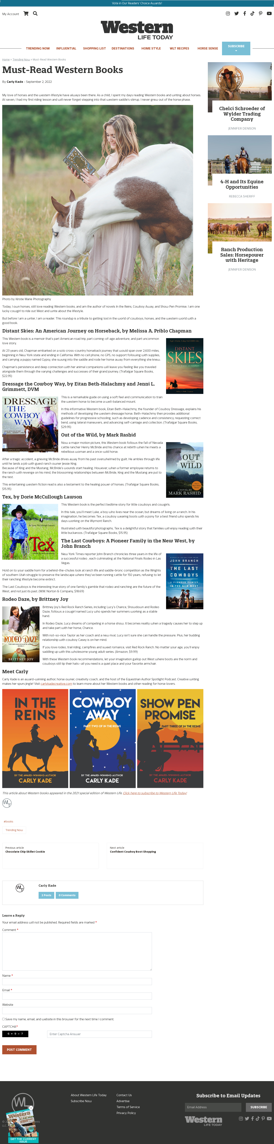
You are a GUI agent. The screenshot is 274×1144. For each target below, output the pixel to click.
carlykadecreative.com (56, 684)
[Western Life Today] (137, 30)
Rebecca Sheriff (242, 196)
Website (7, 1004)
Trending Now (38, 48)
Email (7, 990)
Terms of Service (128, 1107)
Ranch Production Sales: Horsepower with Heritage (242, 255)
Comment (10, 930)
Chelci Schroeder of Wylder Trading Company (242, 114)
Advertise (123, 1101)
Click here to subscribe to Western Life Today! (155, 793)
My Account (10, 14)
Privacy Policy (126, 1113)
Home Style (151, 48)
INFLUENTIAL (66, 48)
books (9, 821)
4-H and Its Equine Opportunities (242, 184)
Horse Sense (208, 48)
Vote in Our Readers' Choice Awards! (137, 3)
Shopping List (94, 48)
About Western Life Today (89, 1095)
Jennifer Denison (242, 128)
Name (7, 975)
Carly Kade (15, 82)
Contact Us (124, 1095)
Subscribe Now (81, 1101)
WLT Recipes (179, 48)
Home (6, 59)
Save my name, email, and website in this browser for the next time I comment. (59, 1019)
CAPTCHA (10, 1026)
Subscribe (236, 46)
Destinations (123, 48)
